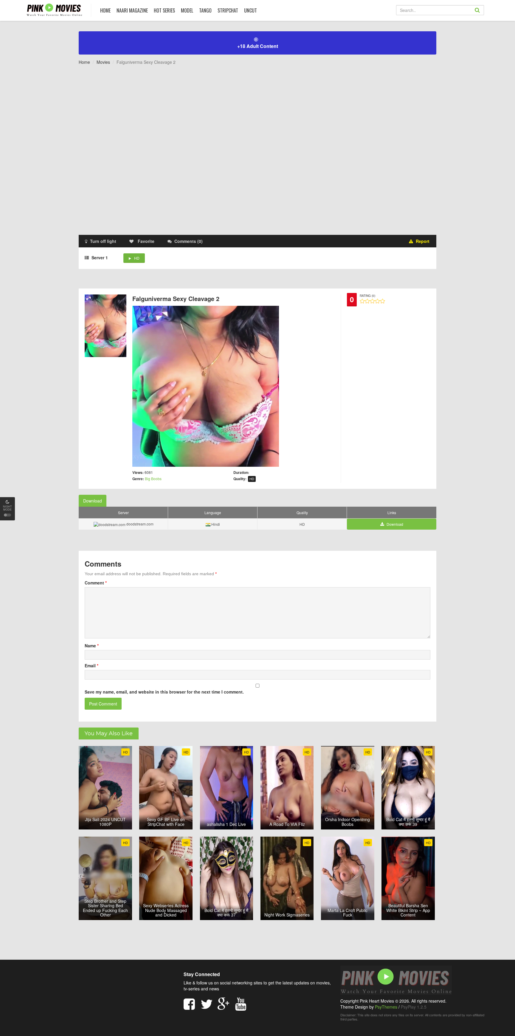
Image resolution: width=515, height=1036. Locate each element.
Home (84, 62)
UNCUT (250, 10)
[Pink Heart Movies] (54, 9)
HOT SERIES (164, 10)
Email (91, 666)
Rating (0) (367, 296)
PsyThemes (386, 1007)
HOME (105, 10)
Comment (96, 583)
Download (92, 501)
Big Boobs (153, 478)
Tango (205, 10)
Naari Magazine (132, 10)
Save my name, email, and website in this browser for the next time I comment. (164, 692)
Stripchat (228, 10)
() (188, 241)
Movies (103, 62)
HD (136, 257)
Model (187, 10)
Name (92, 646)
